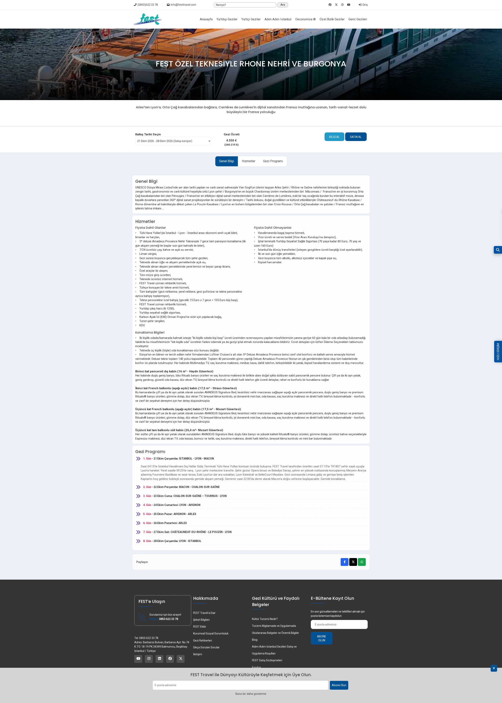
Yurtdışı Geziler (226, 19)
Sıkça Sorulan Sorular (206, 647)
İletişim (197, 654)
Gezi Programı (273, 161)
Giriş (365, 4)
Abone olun (321, 638)
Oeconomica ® (305, 19)
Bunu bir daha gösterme (251, 694)
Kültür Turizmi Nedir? (265, 619)
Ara (282, 4)
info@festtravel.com (183, 4)
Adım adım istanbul (278, 19)
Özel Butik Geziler (332, 19)
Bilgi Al (334, 136)
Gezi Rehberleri (202, 640)
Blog (254, 639)
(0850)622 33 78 (147, 4)
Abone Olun (339, 685)
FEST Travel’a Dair (204, 612)
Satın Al (356, 136)
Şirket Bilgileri (201, 619)
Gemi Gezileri (357, 19)
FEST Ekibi (199, 626)
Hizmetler (248, 161)
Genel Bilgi (226, 161)
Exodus (256, 667)
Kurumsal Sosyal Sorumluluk (210, 633)
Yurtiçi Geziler (251, 19)
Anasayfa (206, 19)
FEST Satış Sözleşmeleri (267, 660)
